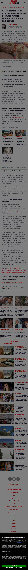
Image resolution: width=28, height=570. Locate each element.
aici (7, 548)
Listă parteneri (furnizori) (5, 563)
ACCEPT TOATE (14, 566)
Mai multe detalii (19, 542)
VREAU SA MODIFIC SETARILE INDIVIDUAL (14, 568)
